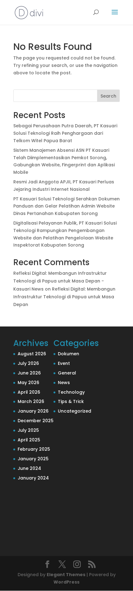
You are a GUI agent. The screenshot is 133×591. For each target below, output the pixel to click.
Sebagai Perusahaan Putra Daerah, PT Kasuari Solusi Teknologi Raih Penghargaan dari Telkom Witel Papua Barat (65, 133)
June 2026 (29, 373)
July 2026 (28, 363)
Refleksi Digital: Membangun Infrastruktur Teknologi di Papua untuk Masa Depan (64, 297)
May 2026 (28, 382)
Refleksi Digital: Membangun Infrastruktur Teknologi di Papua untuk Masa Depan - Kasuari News (60, 281)
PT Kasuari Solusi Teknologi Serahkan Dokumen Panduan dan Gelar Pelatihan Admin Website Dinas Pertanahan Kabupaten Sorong (66, 206)
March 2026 (31, 401)
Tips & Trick (71, 401)
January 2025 (33, 459)
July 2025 (28, 430)
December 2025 (36, 421)
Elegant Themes (66, 574)
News (64, 382)
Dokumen (68, 354)
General (67, 373)
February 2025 (34, 449)
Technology (71, 392)
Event (64, 363)
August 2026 (32, 354)
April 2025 (29, 440)
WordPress (66, 582)
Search (108, 96)
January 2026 (33, 411)
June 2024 (29, 468)
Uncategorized (74, 411)
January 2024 (33, 478)
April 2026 (29, 392)
